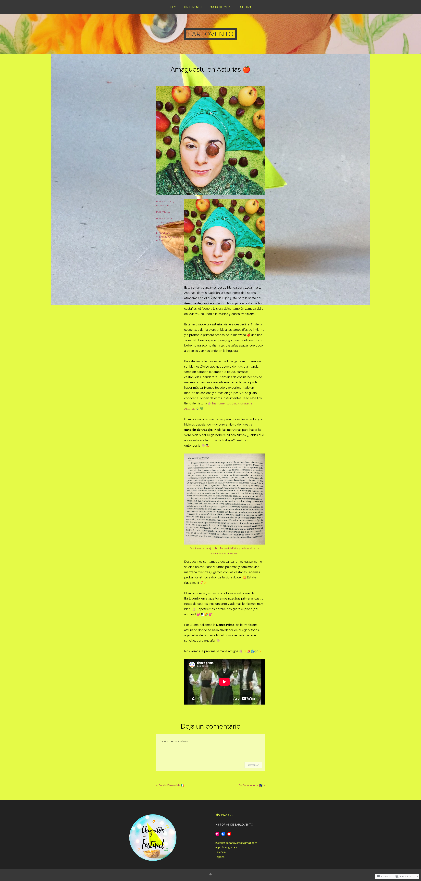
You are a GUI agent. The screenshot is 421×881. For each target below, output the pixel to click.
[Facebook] (223, 834)
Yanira (165, 212)
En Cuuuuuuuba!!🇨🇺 (250, 785)
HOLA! (172, 7)
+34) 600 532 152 (226, 847)
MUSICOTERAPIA (220, 7)
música (176, 237)
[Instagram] (217, 834)
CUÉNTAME (245, 7)
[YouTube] (229, 834)
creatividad (163, 237)
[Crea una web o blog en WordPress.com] (210, 874)
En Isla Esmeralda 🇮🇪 (171, 785)
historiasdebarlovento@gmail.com (236, 842)
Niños (159, 240)
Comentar (253, 764)
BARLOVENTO (193, 7)
